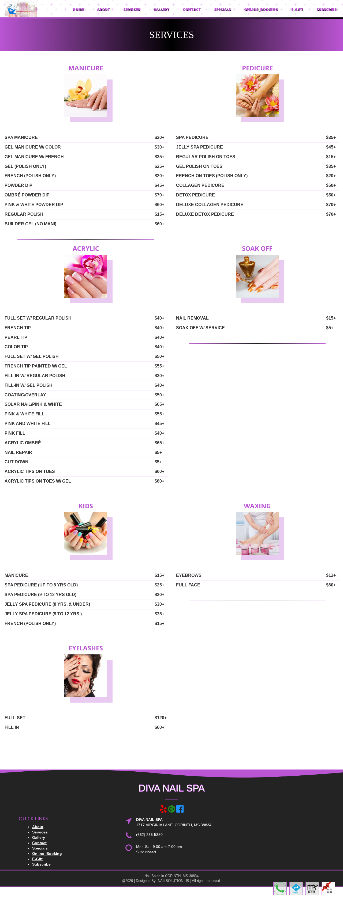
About (103, 9)
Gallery (161, 9)
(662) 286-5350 (149, 834)
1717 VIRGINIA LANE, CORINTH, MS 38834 (173, 825)
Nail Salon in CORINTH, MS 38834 (171, 876)
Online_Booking (261, 9)
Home (78, 9)
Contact (192, 9)
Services (131, 9)
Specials (222, 9)
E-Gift (297, 9)
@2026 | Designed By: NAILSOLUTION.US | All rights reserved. (171, 881)
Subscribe (326, 9)
